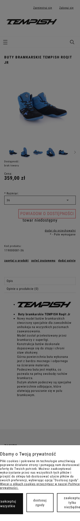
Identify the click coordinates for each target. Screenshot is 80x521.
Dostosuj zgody (40, 502)
